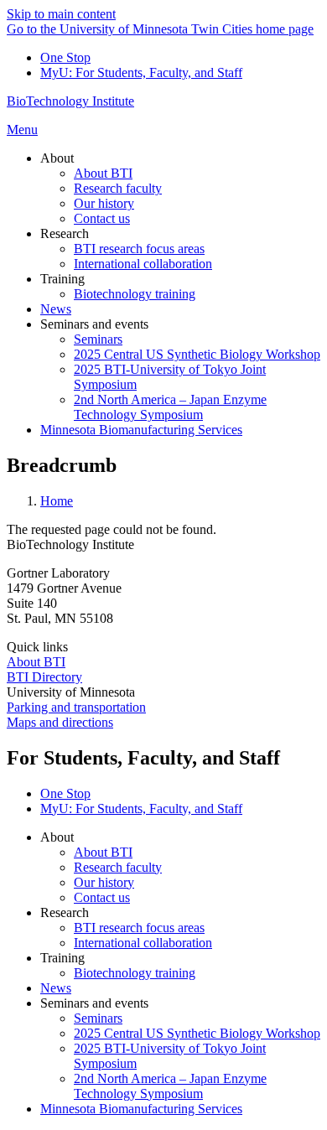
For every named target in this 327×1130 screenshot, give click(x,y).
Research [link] (64, 233)
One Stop (65, 57)
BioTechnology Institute (70, 101)
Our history (104, 882)
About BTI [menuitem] (103, 173)
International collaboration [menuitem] (143, 264)
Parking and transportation (76, 707)
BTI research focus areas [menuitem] (139, 248)
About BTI (36, 662)
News (55, 988)
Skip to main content (61, 14)
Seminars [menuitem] (98, 339)
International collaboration (143, 943)
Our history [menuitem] (104, 203)
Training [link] (62, 279)
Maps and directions (60, 722)
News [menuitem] (55, 309)
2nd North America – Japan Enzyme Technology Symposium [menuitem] (170, 407)
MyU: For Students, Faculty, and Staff (141, 72)
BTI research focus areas (139, 927)
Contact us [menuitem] (102, 218)
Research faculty (118, 867)
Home (56, 501)
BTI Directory (44, 677)
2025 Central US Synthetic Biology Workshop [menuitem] (197, 354)
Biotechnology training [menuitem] (134, 294)
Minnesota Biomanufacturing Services (141, 1108)
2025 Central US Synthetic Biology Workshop (197, 1033)
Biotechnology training (134, 973)
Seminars (98, 1018)
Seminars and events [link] (94, 324)
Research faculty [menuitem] (118, 188)
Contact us (102, 897)
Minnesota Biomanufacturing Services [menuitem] (141, 429)
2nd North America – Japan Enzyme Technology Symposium (170, 1086)
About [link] (57, 158)
